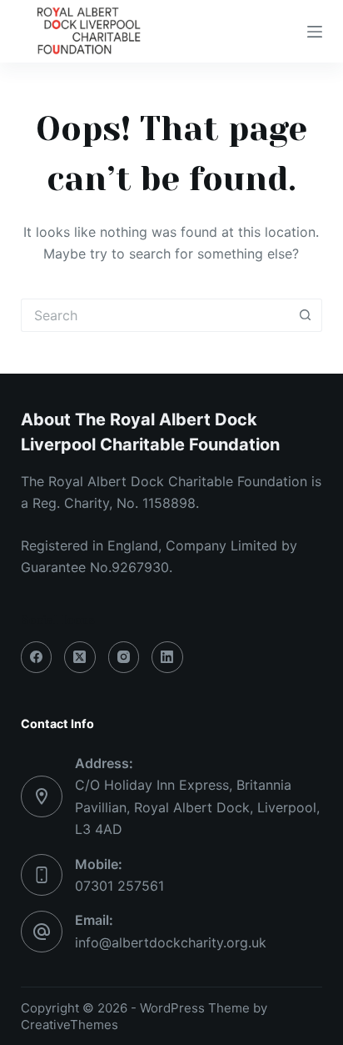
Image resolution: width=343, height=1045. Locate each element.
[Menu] (314, 31)
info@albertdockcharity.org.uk (170, 942)
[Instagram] (124, 657)
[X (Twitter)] (80, 657)
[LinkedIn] (167, 657)
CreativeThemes (69, 1024)
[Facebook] (36, 657)
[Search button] (305, 315)
